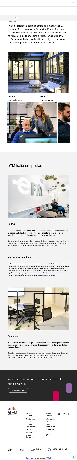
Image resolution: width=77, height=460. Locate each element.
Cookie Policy (22, 449)
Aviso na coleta (30, 458)
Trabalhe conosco (17, 390)
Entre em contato (29, 436)
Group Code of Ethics (36, 449)
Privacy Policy (10, 449)
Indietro (16, 18)
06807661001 (56, 449)
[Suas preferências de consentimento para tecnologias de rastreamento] (73, 457)
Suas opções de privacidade (40, 458)
